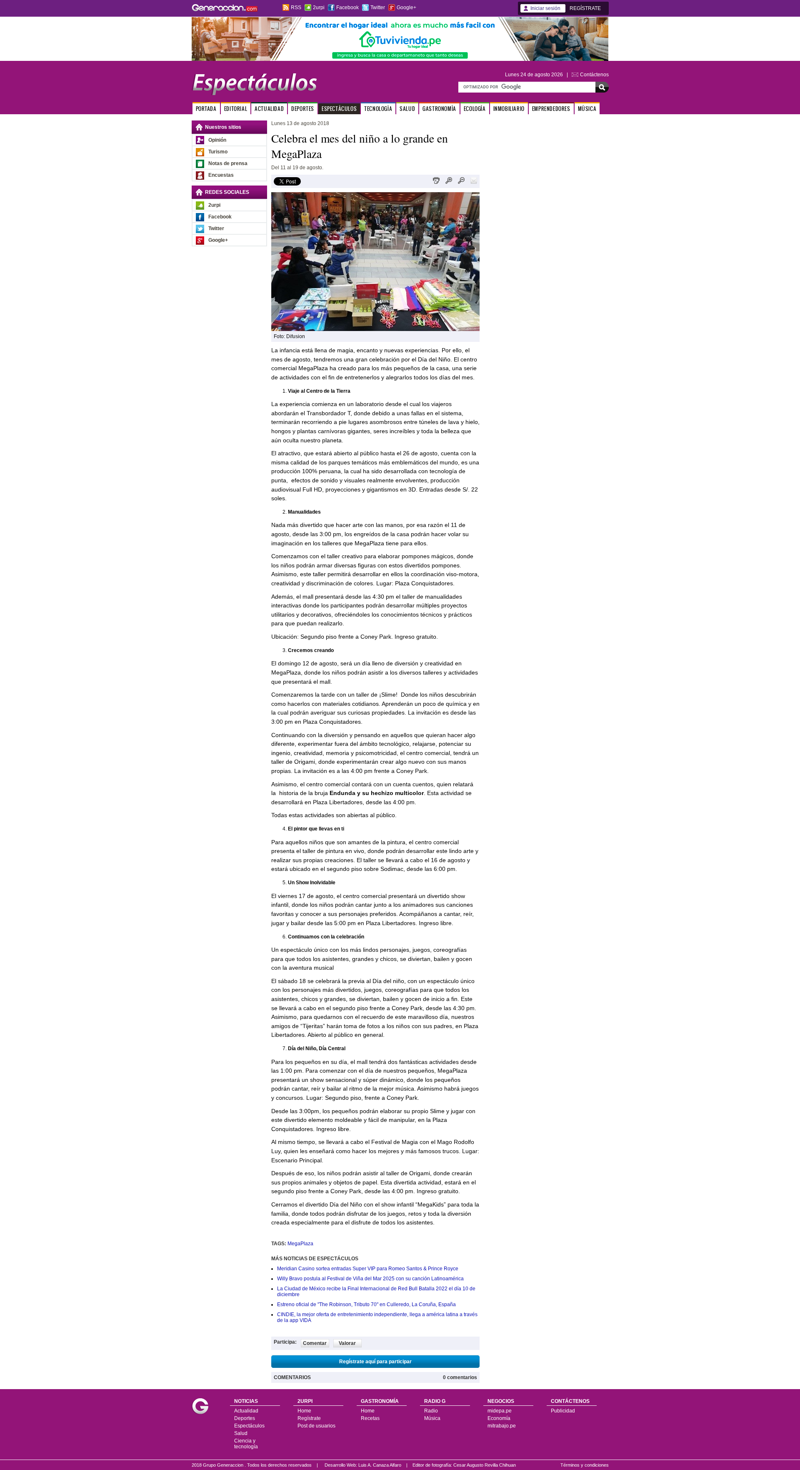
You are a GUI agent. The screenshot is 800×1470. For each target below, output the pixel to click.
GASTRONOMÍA (439, 108)
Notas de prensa (228, 163)
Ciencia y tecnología (246, 1444)
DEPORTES (302, 108)
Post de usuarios (316, 1426)
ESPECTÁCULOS (339, 108)
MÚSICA (587, 108)
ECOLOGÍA (475, 108)
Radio (431, 1411)
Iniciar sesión (545, 8)
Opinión (217, 140)
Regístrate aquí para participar (375, 1362)
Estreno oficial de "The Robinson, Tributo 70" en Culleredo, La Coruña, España (366, 1304)
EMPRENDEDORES (551, 108)
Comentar (315, 1343)
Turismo (218, 152)
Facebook (347, 7)
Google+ (406, 7)
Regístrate (309, 1418)
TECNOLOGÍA (378, 108)
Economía (499, 1418)
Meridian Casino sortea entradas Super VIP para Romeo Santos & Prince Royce (367, 1269)
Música (432, 1418)
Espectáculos (249, 1426)
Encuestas (221, 175)
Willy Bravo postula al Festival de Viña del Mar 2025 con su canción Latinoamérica (370, 1279)
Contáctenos (594, 75)
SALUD (407, 108)
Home (304, 1411)
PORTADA (206, 108)
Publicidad (563, 1411)
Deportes (244, 1418)
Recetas (370, 1418)
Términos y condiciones (584, 1464)
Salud (241, 1433)
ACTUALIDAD (269, 108)
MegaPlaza (300, 1244)
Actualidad (246, 1411)
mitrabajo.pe (502, 1426)
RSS (296, 7)
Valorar (347, 1343)
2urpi (319, 7)
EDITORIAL (235, 108)
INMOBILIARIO (509, 108)
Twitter (377, 7)
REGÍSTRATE (585, 8)
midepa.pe (500, 1411)
